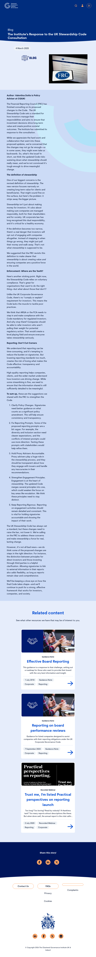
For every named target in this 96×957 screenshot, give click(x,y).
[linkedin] (48, 862)
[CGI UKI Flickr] (61, 936)
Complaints (72, 890)
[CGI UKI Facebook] (43, 936)
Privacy (48, 893)
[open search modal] (76, 5)
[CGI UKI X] (52, 936)
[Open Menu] (89, 5)
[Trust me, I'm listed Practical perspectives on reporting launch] (70, 826)
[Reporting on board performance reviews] (70, 752)
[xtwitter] (56, 862)
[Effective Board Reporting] (70, 683)
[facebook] (39, 862)
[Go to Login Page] (82, 5)
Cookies (48, 901)
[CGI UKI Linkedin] (35, 936)
